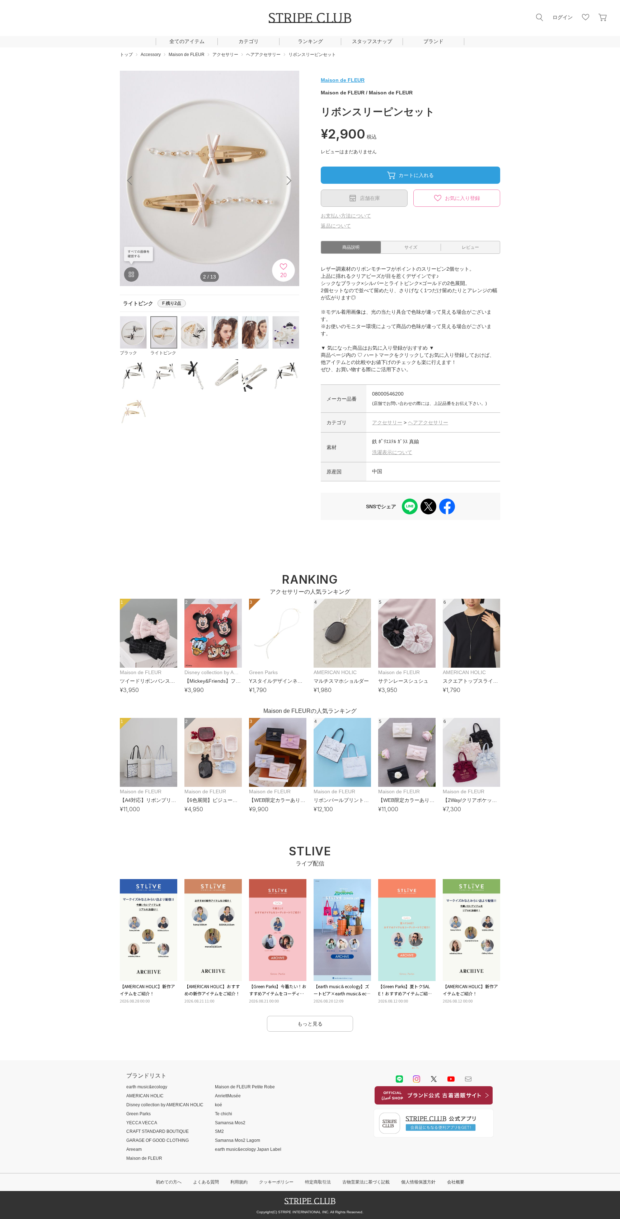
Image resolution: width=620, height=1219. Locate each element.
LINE (399, 1079)
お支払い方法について (346, 216)
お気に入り (585, 17)
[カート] (602, 17)
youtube (451, 1079)
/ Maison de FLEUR (367, 92)
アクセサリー (387, 422)
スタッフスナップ (372, 41)
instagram (416, 1079)
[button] (289, 181)
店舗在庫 (370, 198)
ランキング (310, 41)
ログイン (563, 17)
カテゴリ (249, 41)
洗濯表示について (392, 452)
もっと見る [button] (310, 1024)
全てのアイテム (187, 41)
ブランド (433, 41)
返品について (336, 226)
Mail (468, 1079)
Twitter (434, 1079)
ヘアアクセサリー (428, 422)
